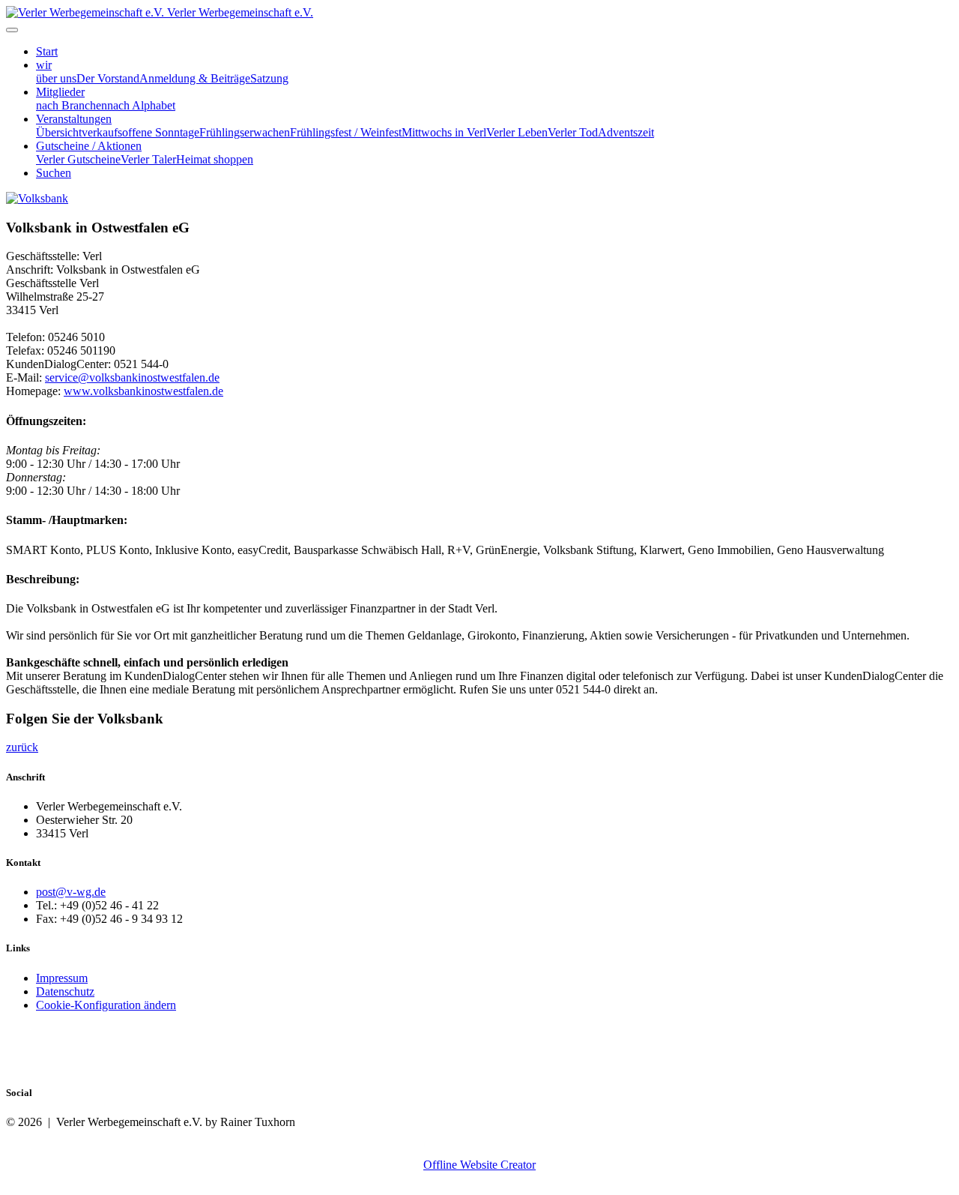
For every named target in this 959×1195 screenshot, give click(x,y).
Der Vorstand (107, 78)
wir (44, 64)
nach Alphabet (141, 105)
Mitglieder (60, 91)
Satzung (269, 78)
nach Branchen (71, 105)
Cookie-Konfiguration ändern (106, 1005)
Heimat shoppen (214, 159)
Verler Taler (148, 159)
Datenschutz (65, 991)
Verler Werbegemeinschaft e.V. (240, 12)
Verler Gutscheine (78, 159)
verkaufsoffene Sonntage (140, 132)
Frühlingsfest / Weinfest (346, 132)
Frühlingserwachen (244, 132)
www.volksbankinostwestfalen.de (143, 391)
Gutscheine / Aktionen (89, 145)
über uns (56, 78)
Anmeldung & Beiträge (194, 78)
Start (47, 51)
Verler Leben (517, 132)
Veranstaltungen (74, 118)
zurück (22, 747)
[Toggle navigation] (12, 30)
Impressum (62, 978)
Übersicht (59, 132)
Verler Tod (573, 132)
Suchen (53, 172)
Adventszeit (626, 132)
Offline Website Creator (479, 1164)
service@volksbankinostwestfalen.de (132, 377)
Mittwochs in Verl (444, 132)
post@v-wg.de (71, 891)
